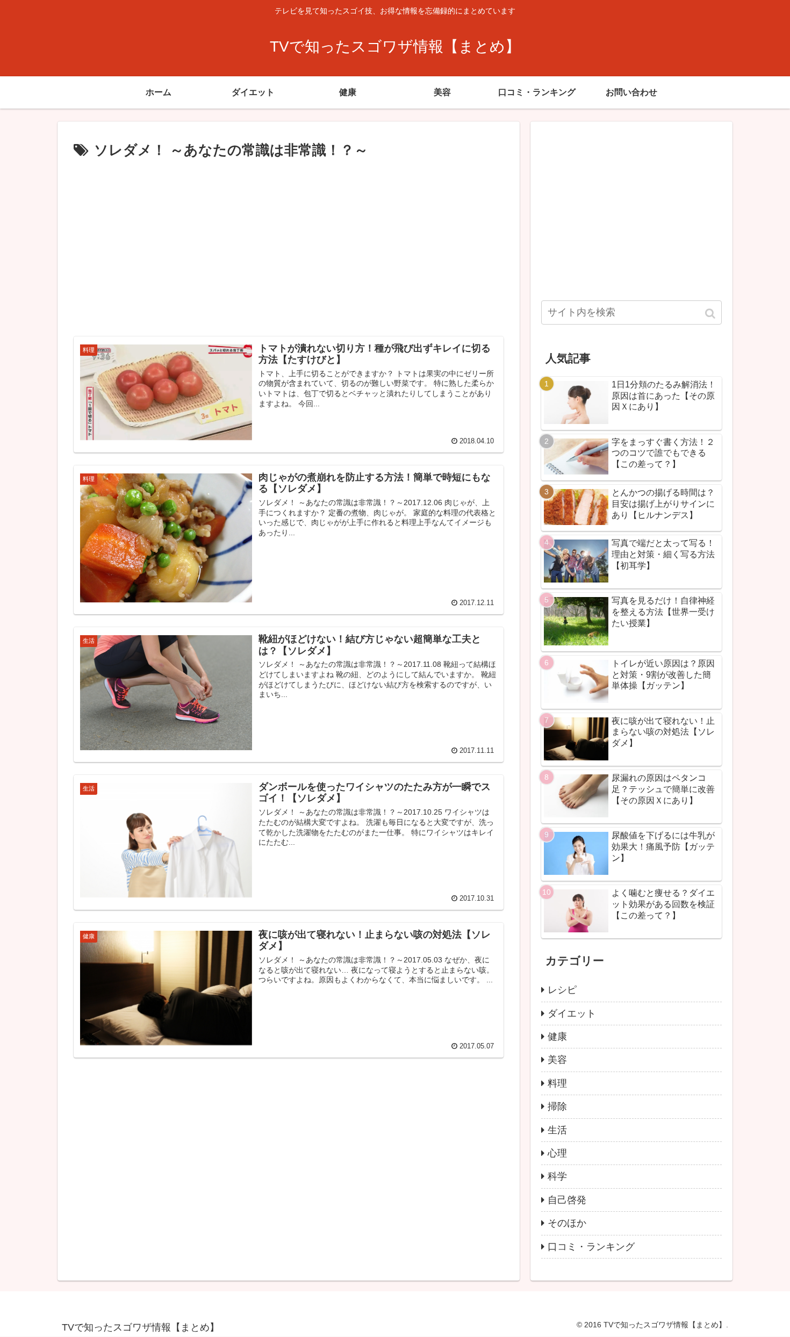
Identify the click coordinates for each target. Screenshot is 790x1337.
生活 (557, 1130)
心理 (557, 1153)
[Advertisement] (289, 243)
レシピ (562, 989)
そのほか (567, 1223)
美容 (557, 1059)
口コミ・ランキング (591, 1246)
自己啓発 (567, 1200)
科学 (557, 1176)
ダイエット (572, 1013)
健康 (557, 1036)
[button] (711, 313)
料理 (557, 1083)
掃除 (557, 1106)
